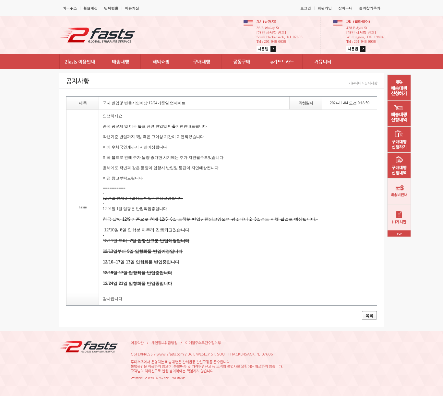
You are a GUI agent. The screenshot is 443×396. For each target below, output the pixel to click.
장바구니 (345, 8)
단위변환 (111, 8)
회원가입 (324, 8)
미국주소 (70, 8)
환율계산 (90, 8)
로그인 (305, 8)
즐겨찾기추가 (369, 8)
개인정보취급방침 (164, 343)
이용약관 (137, 343)
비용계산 (132, 8)
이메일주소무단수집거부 (203, 343)
